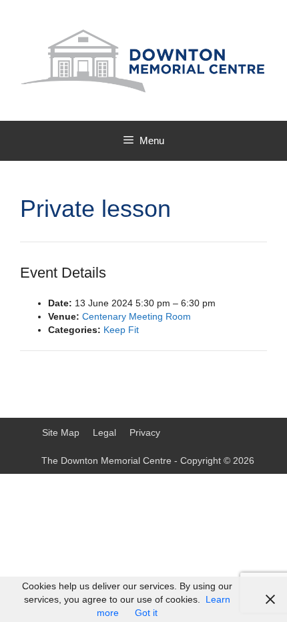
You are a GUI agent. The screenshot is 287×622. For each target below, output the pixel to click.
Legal (104, 432)
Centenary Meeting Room (136, 316)
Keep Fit (121, 329)
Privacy (144, 432)
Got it (146, 612)
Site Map (60, 432)
